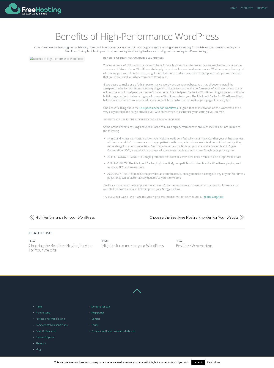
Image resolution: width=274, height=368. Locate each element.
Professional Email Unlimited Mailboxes (113, 331)
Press (37, 47)
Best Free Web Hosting (56, 47)
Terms (95, 325)
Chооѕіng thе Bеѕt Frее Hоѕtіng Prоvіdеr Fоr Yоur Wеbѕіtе (194, 217)
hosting (97, 51)
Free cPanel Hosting (122, 47)
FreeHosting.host (213, 196)
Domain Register (45, 337)
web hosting (120, 51)
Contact (96, 318)
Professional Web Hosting (50, 318)
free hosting (140, 47)
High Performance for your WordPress (65, 217)
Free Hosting (43, 312)
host (89, 51)
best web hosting (79, 47)
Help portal (98, 312)
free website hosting (222, 47)
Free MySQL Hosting (160, 47)
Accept (198, 362)
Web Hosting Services (140, 51)
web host (107, 51)
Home (233, 8)
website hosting (175, 51)
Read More (213, 362)
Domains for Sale (101, 306)
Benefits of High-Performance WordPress (137, 36)
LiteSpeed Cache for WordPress (158, 108)
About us (41, 343)
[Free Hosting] (33, 15)
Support (262, 8)
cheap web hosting (99, 47)
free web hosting (201, 47)
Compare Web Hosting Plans (52, 325)
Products (246, 8)
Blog (38, 349)
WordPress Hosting (195, 51)
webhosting (159, 51)
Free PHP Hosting (181, 47)
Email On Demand (46, 331)
